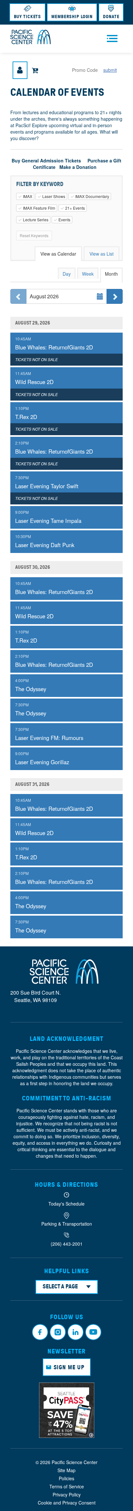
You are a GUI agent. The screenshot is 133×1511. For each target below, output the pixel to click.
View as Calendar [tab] (58, 253)
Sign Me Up (69, 1367)
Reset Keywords (34, 235)
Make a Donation (78, 167)
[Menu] (112, 39)
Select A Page (60, 1286)
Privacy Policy (67, 1494)
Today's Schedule (66, 1203)
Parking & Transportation (66, 1223)
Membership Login (72, 16)
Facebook (40, 1332)
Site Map (66, 1470)
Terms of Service (66, 1486)
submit (110, 70)
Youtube (93, 1332)
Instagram (58, 1332)
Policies (66, 1478)
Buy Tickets (27, 16)
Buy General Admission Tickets (46, 160)
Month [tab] (111, 273)
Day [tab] (67, 273)
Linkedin (75, 1332)
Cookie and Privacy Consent (67, 1502)
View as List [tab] (101, 253)
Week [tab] (88, 273)
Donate (111, 16)
